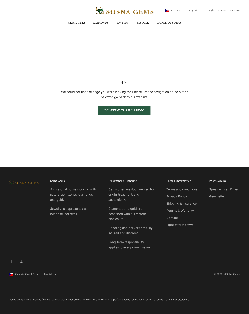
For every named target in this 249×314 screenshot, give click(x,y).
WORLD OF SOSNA (169, 22)
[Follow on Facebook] (11, 261)
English (193, 10)
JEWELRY (122, 22)
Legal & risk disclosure (177, 299)
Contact (172, 218)
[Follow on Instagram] (21, 261)
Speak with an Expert (224, 189)
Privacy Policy (176, 196)
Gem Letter (217, 196)
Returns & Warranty (180, 210)
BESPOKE (143, 22)
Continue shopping (124, 110)
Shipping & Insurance (181, 203)
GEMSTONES (76, 22)
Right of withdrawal (180, 225)
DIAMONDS (101, 22)
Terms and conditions (181, 189)
